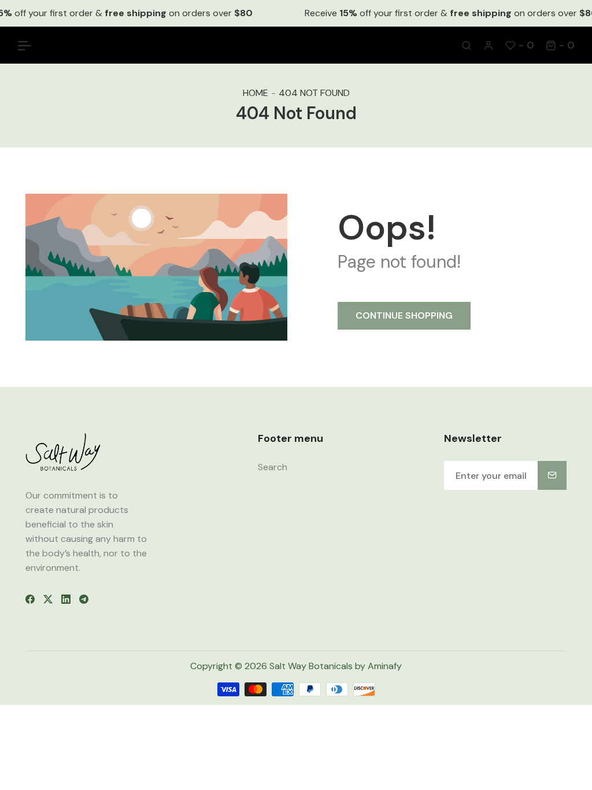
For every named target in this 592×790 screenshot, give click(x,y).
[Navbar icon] (24, 45)
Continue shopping (404, 315)
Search (272, 467)
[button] (560, 45)
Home (255, 93)
